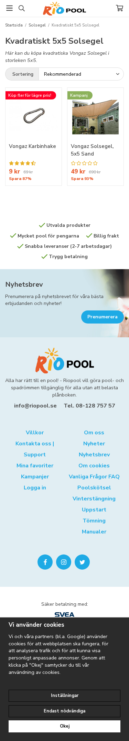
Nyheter (94, 443)
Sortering (22, 74)
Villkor (35, 432)
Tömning (94, 521)
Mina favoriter (35, 465)
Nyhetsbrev (24, 284)
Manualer (94, 532)
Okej (64, 726)
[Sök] (21, 8)
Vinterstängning (94, 498)
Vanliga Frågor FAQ (94, 476)
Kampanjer (35, 476)
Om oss (94, 432)
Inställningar (64, 695)
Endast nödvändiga (64, 711)
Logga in (35, 487)
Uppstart (94, 510)
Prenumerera (102, 317)
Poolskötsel (94, 487)
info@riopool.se (35, 406)
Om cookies (94, 465)
